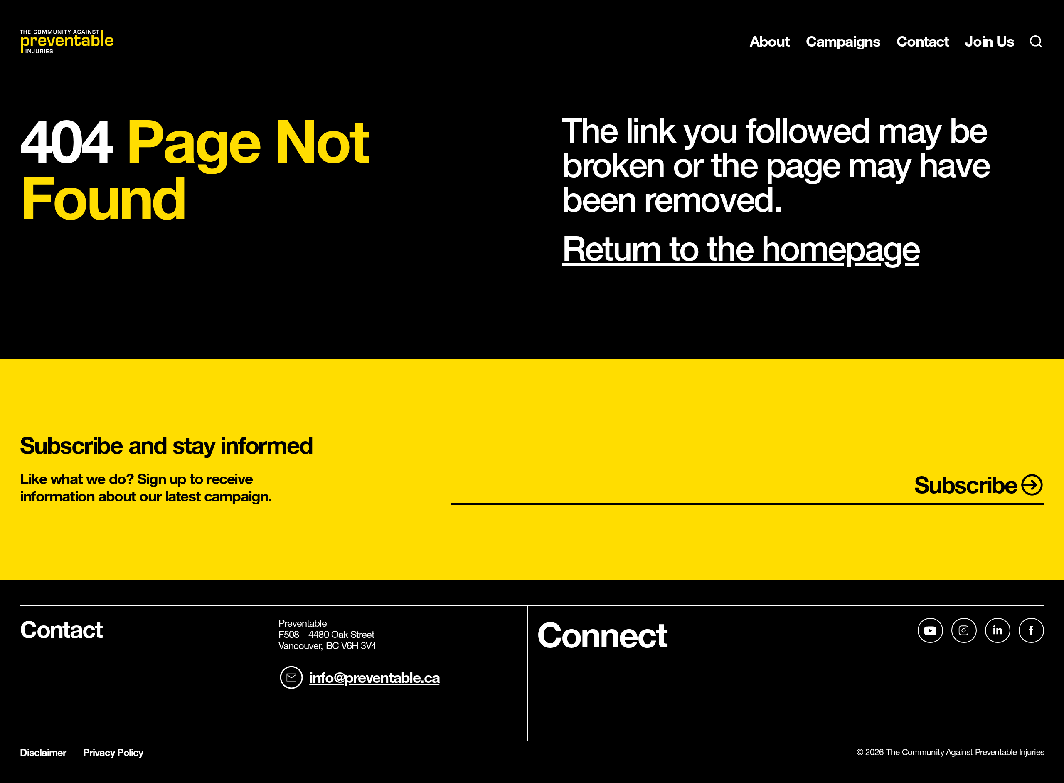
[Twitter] (997, 630)
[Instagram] (964, 630)
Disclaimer (43, 752)
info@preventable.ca (374, 677)
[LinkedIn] (930, 630)
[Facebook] (1031, 630)
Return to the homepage (740, 248)
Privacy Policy (113, 752)
